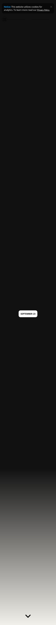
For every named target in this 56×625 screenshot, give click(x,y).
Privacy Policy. (43, 10)
